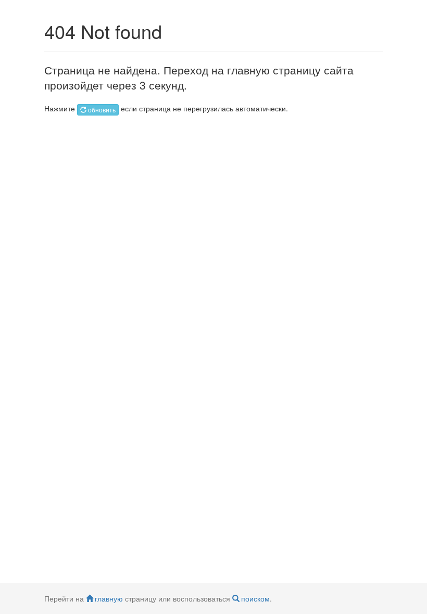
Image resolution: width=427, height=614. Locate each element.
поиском (255, 598)
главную (109, 598)
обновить (102, 109)
